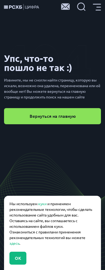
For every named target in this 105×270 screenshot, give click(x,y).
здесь (14, 243)
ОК (18, 258)
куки (42, 204)
